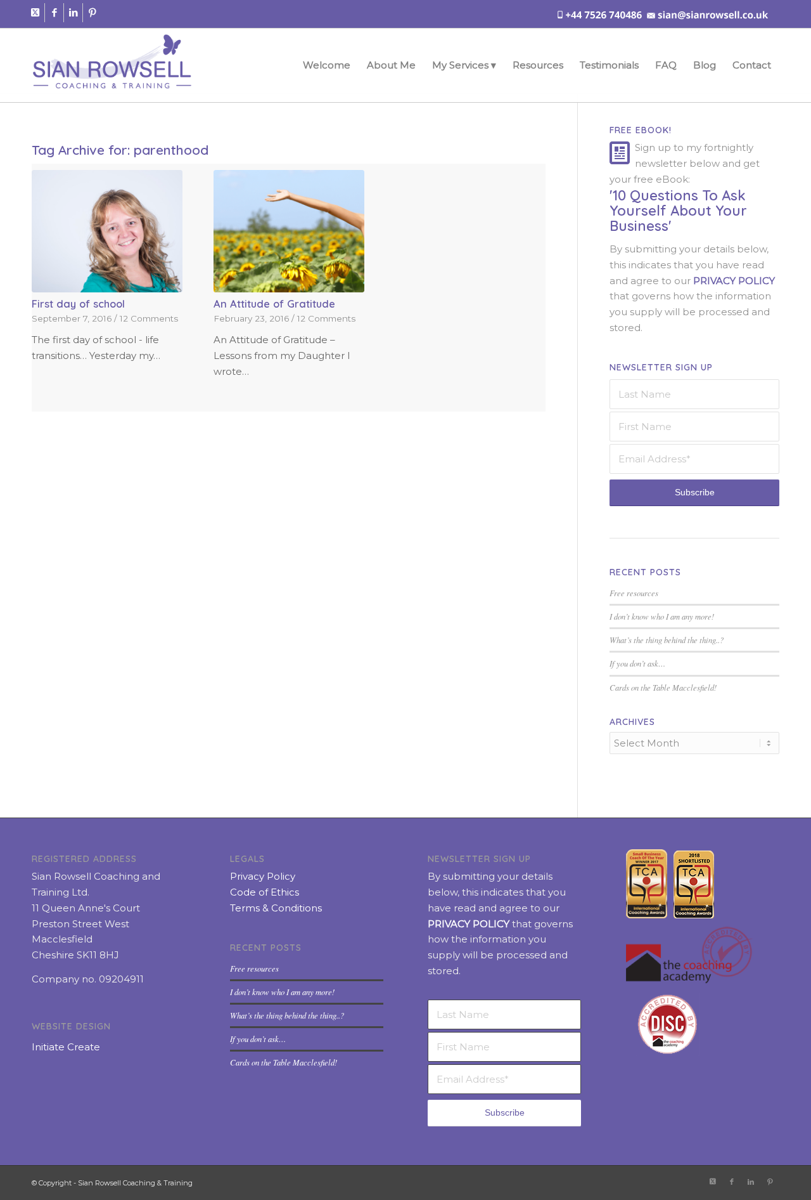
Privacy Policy (262, 876)
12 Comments (149, 318)
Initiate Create (66, 1047)
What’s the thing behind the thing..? (667, 639)
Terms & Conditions (276, 908)
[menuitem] (327, 65)
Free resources (634, 592)
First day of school (78, 303)
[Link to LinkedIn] (73, 12)
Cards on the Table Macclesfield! (663, 687)
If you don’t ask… (637, 663)
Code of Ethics (264, 892)
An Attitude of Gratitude (274, 303)
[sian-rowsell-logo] (112, 65)
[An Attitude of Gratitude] (289, 231)
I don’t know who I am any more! (662, 616)
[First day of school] (107, 231)
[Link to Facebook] (54, 12)
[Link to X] (35, 12)
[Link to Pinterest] (92, 12)
